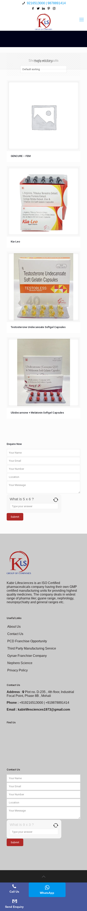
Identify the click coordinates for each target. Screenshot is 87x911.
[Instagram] (54, 8)
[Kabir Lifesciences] (43, 20)
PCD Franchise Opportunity (27, 641)
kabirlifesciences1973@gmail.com (44, 709)
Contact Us (15, 634)
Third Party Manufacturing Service (31, 648)
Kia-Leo (15, 241)
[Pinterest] (49, 8)
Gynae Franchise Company (27, 655)
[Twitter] (38, 8)
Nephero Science (19, 663)
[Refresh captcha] (55, 499)
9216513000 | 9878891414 (46, 3)
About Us (14, 626)
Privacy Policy (17, 670)
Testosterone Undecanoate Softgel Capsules (38, 327)
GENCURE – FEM (21, 156)
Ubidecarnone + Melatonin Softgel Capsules (37, 412)
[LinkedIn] (43, 8)
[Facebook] (33, 8)
